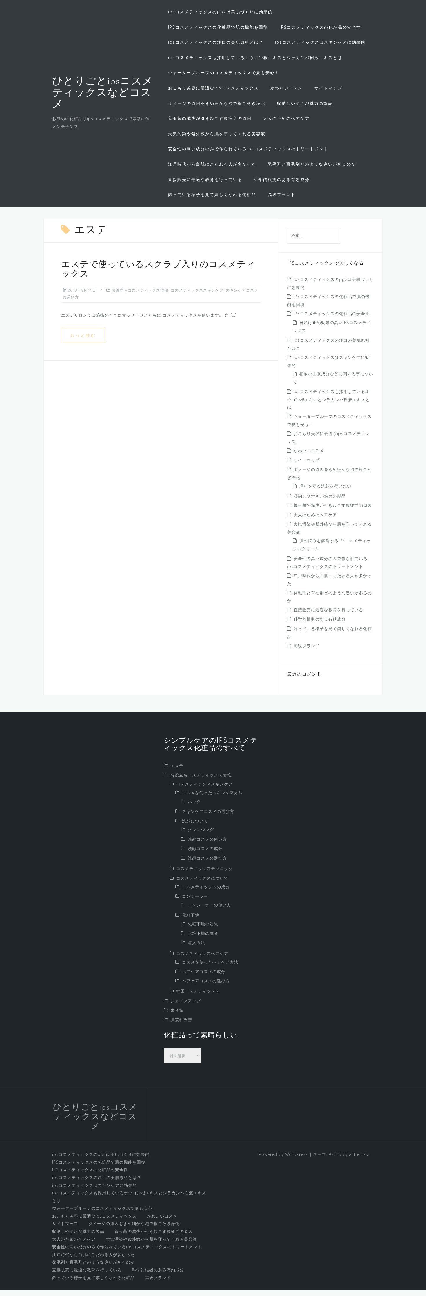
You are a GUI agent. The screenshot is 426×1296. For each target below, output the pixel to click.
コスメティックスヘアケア (202, 953)
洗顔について (195, 821)
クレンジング (201, 829)
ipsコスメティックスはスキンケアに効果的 (320, 42)
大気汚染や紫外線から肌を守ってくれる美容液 (216, 133)
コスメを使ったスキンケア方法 (212, 792)
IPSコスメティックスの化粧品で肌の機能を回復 (218, 27)
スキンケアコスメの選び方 (208, 811)
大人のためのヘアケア (286, 118)
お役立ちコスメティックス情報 (140, 290)
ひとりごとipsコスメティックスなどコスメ (102, 93)
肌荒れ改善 (181, 1019)
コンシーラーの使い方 (209, 905)
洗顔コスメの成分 (205, 848)
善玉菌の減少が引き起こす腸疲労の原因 (210, 118)
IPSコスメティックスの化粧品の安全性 (320, 27)
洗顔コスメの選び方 (207, 858)
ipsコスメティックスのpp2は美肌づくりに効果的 (220, 11)
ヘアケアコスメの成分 (203, 971)
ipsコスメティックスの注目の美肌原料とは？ (215, 42)
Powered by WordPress (283, 1154)
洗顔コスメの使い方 (207, 839)
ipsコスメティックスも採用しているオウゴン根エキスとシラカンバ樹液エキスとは (255, 57)
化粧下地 (190, 915)
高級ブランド (282, 194)
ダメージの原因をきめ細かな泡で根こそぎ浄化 (216, 103)
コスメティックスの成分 (206, 886)
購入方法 (196, 942)
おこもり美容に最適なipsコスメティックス (213, 88)
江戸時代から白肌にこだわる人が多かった (212, 164)
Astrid (335, 1154)
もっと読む (83, 335)
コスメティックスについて (202, 878)
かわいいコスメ (286, 88)
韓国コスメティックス (198, 991)
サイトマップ (328, 88)
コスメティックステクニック (204, 868)
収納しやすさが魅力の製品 (305, 103)
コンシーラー (195, 896)
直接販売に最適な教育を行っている (205, 179)
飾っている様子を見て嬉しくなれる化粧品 (212, 194)
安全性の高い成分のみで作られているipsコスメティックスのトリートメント (248, 148)
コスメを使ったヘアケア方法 (210, 962)
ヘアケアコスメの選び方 (206, 981)
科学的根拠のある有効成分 (282, 179)
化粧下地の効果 (203, 923)
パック (194, 801)
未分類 (176, 1010)
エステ (176, 765)
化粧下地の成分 (203, 933)
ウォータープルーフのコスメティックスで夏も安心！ (223, 72)
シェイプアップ (185, 1000)
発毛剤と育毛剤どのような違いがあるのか (312, 164)
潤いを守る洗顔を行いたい (325, 486)
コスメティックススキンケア (197, 290)
